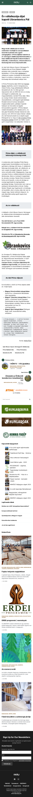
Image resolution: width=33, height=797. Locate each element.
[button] (2, 2)
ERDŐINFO (23, 783)
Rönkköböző (7, 786)
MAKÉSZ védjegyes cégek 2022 (20, 498)
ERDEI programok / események (14, 620)
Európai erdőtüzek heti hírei (9, 511)
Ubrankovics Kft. (7, 352)
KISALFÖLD (27, 341)
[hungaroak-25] (16, 422)
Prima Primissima (21, 349)
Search (29, 399)
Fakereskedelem (27, 567)
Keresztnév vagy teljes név (8, 749)
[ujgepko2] (14, 434)
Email (3, 755)
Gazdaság (4, 568)
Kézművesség (10, 568)
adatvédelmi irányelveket (25, 760)
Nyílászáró (16, 568)
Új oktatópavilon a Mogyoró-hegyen (12, 515)
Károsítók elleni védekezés (9, 520)
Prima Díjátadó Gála (8, 349)
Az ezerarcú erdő (9, 669)
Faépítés (12, 12)
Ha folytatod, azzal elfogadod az (17, 760)
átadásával (21, 73)
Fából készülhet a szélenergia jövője (16, 717)
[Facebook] (14, 779)
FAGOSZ (7, 783)
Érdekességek (13, 366)
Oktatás (20, 367)
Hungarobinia (17, 786)
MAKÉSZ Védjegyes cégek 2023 (20, 484)
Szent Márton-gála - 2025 (18, 462)
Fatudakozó (15, 783)
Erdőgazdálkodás (8, 382)
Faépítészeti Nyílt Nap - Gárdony (20, 453)
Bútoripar (4, 567)
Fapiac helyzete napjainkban (13, 572)
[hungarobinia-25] (16, 409)
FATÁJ (16, 2)
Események (5, 12)
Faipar (21, 567)
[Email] (18, 779)
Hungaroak (26, 786)
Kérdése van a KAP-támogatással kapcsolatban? (15, 506)
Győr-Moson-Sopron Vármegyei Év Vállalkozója (16, 346)
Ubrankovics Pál (19, 352)
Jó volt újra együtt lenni (8, 525)
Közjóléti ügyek (14, 367)
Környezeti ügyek (21, 366)
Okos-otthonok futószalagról (19, 457)
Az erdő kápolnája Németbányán (20, 489)
